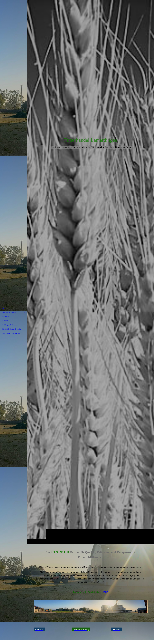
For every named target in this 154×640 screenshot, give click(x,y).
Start (3, 308)
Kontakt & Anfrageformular (11, 329)
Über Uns (5, 316)
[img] (90, 272)
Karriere (5, 321)
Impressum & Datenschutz (11, 333)
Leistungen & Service (9, 325)
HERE (105, 592)
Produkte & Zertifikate (9, 312)
